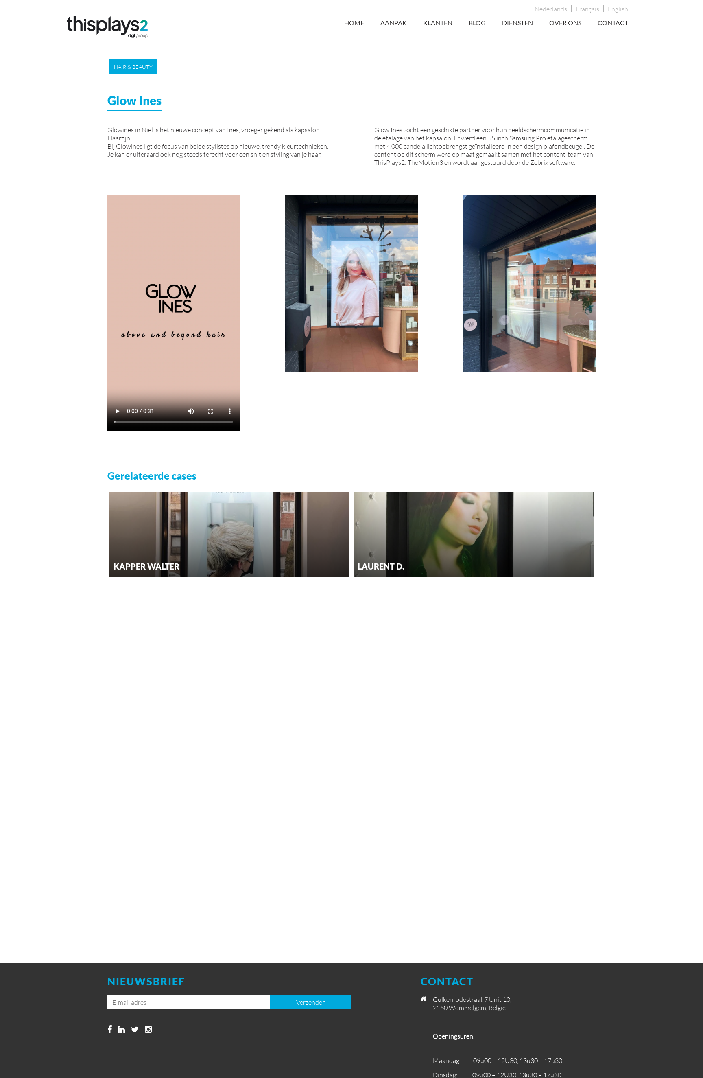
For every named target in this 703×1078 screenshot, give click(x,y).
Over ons (565, 22)
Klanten (437, 22)
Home (354, 22)
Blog (477, 22)
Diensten (517, 22)
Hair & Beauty (133, 67)
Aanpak (393, 22)
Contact (613, 22)
